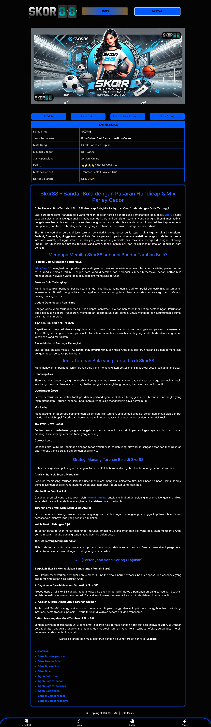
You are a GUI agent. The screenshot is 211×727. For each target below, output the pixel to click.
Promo (185, 725)
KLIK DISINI (88, 178)
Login (79, 725)
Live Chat (26, 725)
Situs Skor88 (43, 268)
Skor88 (169, 214)
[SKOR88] (53, 11)
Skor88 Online (96, 497)
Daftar (132, 725)
